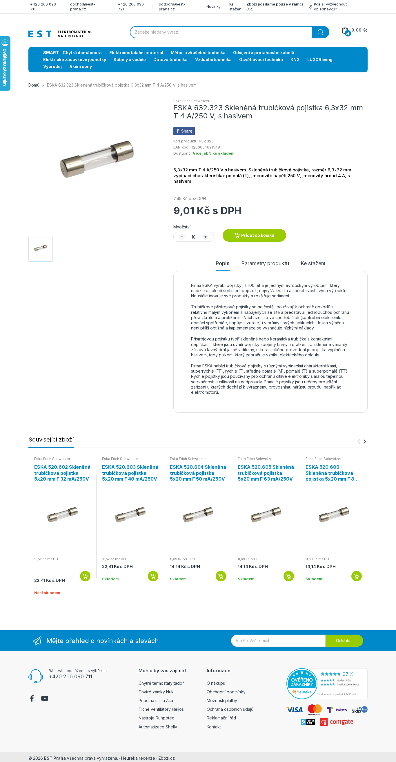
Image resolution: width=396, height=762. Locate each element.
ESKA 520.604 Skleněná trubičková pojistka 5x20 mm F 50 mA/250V (198, 473)
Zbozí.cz (166, 758)
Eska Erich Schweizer (191, 101)
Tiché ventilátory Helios (161, 709)
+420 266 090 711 (70, 676)
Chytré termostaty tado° (161, 683)
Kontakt (214, 726)
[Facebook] (31, 699)
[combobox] (229, 32)
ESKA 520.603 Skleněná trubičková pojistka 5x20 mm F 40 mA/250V (130, 473)
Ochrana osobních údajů (230, 709)
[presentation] (359, 441)
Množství (181, 226)
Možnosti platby (222, 700)
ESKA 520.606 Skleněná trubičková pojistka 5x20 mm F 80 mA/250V (331, 473)
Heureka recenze (138, 758)
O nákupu (216, 683)
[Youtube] (44, 699)
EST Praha (55, 758)
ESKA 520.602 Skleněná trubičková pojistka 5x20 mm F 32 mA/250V (62, 473)
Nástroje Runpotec (156, 717)
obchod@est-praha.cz (82, 6)
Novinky (213, 6)
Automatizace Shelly (158, 726)
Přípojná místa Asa (156, 700)
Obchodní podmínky (226, 691)
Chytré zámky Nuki (157, 691)
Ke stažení (235, 6)
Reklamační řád (221, 717)
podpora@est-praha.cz (172, 6)
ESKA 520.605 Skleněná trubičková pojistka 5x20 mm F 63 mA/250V (266, 473)
